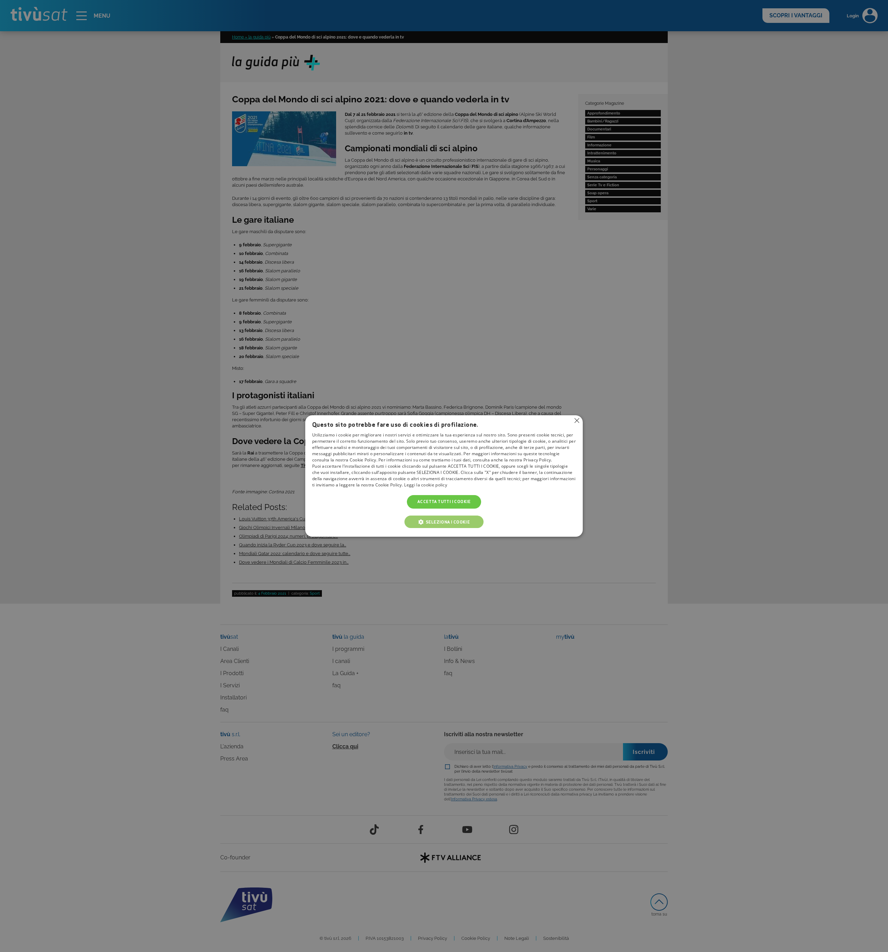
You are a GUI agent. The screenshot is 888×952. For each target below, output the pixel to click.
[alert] (444, 476)
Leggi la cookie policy (425, 485)
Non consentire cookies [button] (576, 420)
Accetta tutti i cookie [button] (444, 501)
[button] (444, 522)
